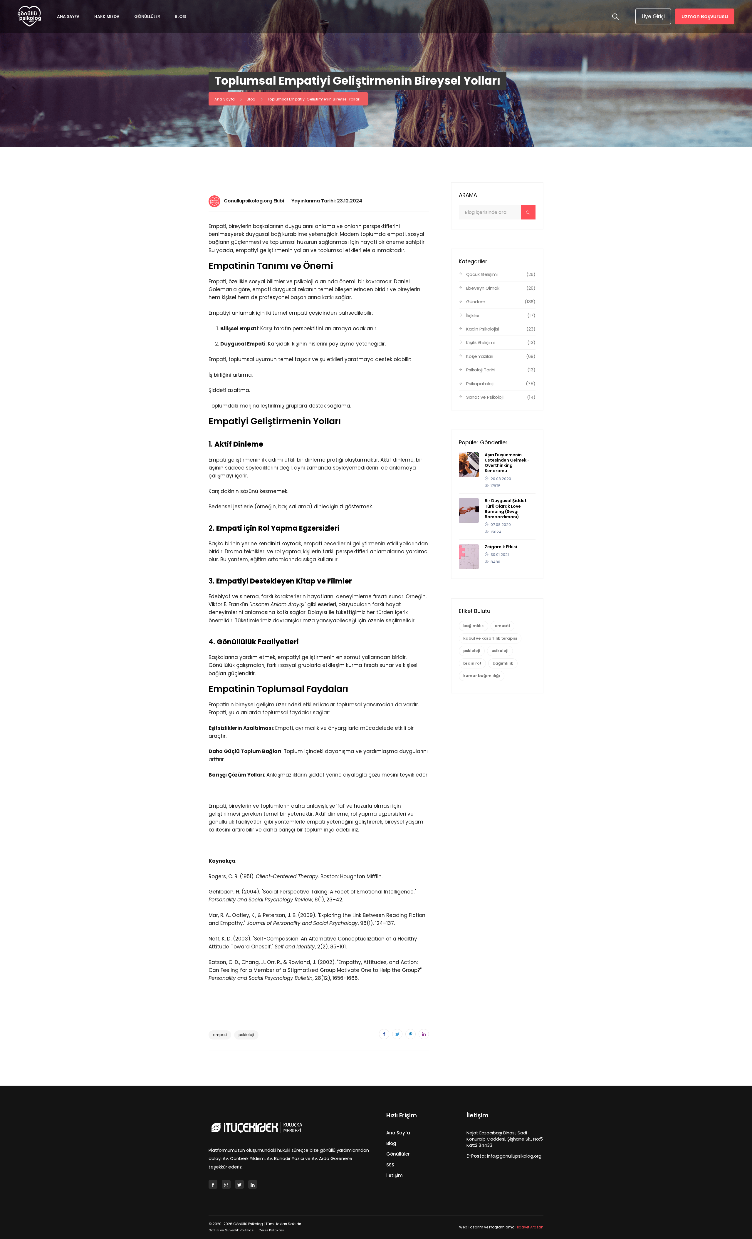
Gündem (501, 302)
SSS (390, 1165)
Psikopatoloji (501, 383)
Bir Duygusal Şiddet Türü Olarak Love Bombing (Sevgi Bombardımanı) (506, 508)
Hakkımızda (107, 16)
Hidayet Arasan (529, 1227)
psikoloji (499, 650)
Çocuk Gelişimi (501, 274)
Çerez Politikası (271, 1230)
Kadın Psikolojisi (501, 329)
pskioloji (246, 1034)
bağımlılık (473, 625)
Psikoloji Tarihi (501, 370)
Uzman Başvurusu (705, 16)
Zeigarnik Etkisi (501, 546)
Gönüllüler (147, 16)
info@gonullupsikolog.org (514, 1156)
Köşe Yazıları (501, 356)
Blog (180, 16)
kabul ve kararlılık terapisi (490, 638)
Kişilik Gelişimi (501, 342)
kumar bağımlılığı (481, 675)
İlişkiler (501, 315)
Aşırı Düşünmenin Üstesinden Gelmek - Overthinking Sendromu (507, 463)
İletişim (394, 1175)
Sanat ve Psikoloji (501, 397)
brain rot (472, 663)
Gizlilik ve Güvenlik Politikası (231, 1230)
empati (220, 1034)
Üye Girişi (653, 16)
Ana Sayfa (68, 16)
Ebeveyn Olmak (501, 288)
